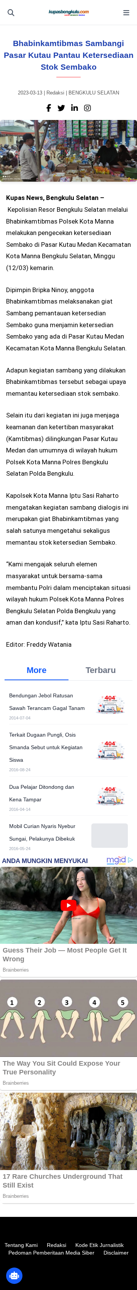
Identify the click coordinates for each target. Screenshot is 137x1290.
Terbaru (101, 670)
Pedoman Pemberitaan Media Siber (51, 1253)
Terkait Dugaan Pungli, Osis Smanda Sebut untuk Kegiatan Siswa (46, 747)
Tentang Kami (21, 1245)
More (36, 670)
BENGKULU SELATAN (93, 93)
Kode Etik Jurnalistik (99, 1245)
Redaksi (56, 1245)
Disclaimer (116, 1253)
